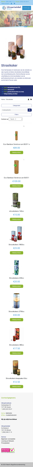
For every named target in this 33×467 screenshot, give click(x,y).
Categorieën (16, 105)
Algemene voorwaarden (8, 439)
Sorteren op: (4, 119)
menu (25, 8)
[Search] (30, 110)
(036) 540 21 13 (10, 1)
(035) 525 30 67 (24, 1)
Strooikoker (9, 99)
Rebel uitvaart (5, 3)
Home (3, 99)
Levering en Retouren (7, 441)
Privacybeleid (5, 443)
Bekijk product (16, 152)
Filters (16, 114)
